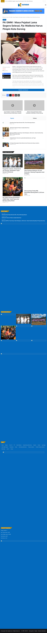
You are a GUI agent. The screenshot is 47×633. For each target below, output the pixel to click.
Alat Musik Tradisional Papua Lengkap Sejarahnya (19, 127)
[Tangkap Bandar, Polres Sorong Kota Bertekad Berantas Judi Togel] (6, 139)
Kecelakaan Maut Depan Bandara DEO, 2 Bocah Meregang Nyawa (22, 122)
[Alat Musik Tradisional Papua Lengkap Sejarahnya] (6, 129)
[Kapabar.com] (23, 5)
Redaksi (36, 630)
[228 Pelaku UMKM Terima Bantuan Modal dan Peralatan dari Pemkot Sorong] (38, 331)
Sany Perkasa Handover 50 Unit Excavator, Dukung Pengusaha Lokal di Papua (34, 172)
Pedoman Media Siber (42, 630)
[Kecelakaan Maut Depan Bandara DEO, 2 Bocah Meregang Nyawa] (6, 124)
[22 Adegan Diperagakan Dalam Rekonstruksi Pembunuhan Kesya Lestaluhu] (6, 145)
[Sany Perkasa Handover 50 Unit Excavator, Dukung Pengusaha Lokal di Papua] (34, 161)
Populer (12, 118)
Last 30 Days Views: (4, 534)
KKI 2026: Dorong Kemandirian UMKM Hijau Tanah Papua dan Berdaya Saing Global (11, 199)
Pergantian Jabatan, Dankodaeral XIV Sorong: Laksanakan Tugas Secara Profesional (12, 170)
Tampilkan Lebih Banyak (23, 89)
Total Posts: (3, 538)
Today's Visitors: (4, 530)
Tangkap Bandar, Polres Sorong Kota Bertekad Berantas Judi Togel (23, 137)
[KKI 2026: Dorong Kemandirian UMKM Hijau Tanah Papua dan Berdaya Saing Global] (13, 186)
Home (4, 17)
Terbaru (35, 118)
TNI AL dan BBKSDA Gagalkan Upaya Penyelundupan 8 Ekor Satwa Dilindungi (19, 1)
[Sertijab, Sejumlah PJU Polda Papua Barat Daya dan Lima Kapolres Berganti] (8, 318)
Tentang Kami (31, 630)
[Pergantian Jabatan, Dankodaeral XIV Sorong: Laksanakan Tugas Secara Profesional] (13, 160)
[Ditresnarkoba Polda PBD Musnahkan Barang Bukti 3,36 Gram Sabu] (34, 183)
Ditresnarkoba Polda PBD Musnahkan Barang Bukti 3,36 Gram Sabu (34, 192)
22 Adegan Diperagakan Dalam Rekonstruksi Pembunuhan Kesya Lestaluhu (24, 143)
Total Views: (3, 536)
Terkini (7, 17)
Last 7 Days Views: (4, 532)
